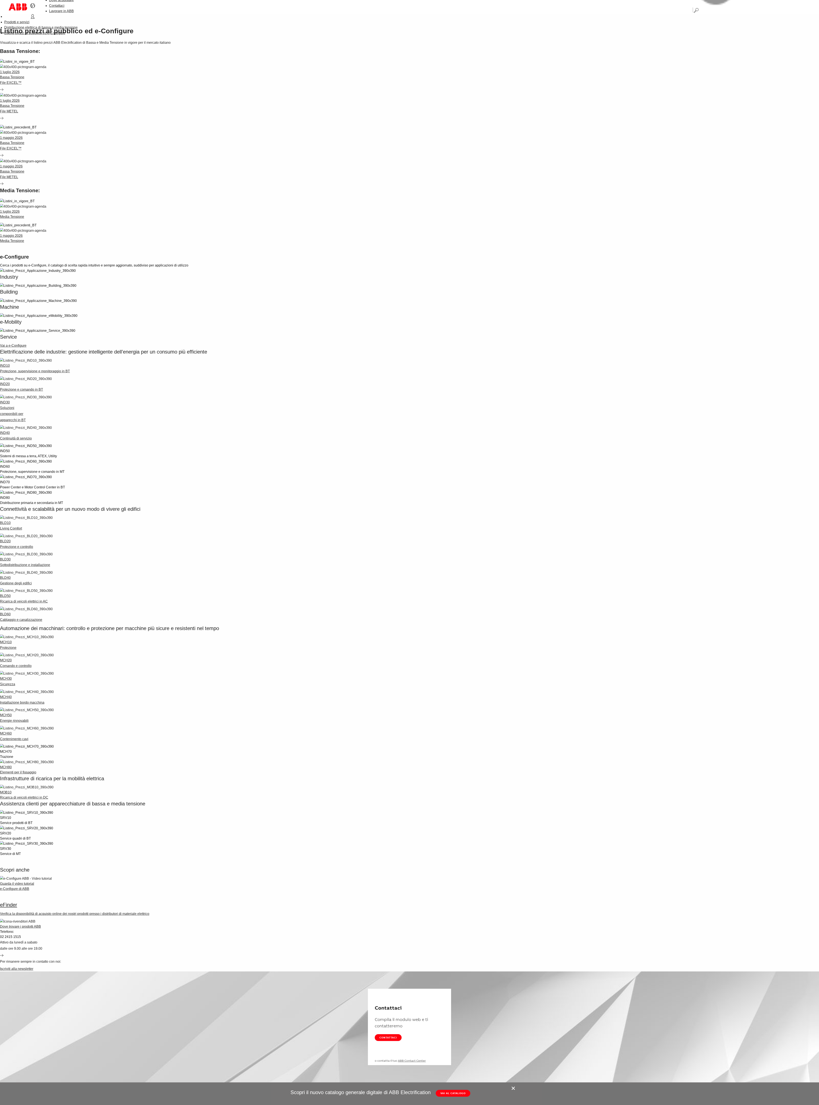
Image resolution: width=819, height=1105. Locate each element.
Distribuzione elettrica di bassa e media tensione (41, 27)
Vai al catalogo (453, 1093)
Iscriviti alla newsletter (16, 969)
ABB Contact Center (412, 1061)
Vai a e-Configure (13, 345)
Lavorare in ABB (61, 11)
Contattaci (56, 5)
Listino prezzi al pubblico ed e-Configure (34, 33)
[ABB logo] (18, 6)
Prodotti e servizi (16, 22)
